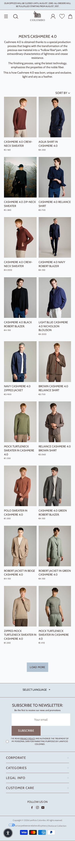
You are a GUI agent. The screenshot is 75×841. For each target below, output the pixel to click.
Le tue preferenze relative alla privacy (31, 825)
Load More (37, 667)
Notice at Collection (57, 825)
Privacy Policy (27, 738)
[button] (8, 833)
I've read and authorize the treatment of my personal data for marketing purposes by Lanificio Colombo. (40, 741)
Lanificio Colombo (37, 820)
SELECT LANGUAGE (35, 689)
